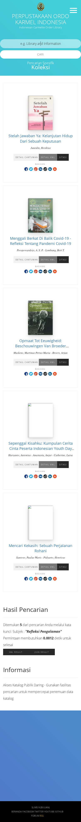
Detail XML (48, 157)
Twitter (39, 811)
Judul (8, 725)
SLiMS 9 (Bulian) (41, 807)
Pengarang (12, 737)
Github (59, 811)
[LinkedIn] (50, 169)
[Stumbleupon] (55, 169)
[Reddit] (45, 169)
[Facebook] (26, 169)
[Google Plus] (36, 169)
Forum (35, 815)
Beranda (16, 811)
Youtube (49, 811)
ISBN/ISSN (12, 762)
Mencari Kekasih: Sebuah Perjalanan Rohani (40, 548)
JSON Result (41, 652)
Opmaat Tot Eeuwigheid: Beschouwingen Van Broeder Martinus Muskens (40, 346)
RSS (42, 815)
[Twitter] (31, 169)
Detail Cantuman (27, 157)
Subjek (9, 749)
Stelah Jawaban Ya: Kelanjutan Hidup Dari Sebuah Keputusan (41, 138)
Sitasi (63, 157)
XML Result (15, 652)
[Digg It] (40, 169)
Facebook (28, 811)
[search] (40, 43)
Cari (40, 54)
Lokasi (9, 786)
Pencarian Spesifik (40, 63)
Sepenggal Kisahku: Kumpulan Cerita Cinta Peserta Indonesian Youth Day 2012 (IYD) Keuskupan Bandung (41, 448)
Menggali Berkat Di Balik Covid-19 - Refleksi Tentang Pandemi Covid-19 (40, 241)
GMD (8, 798)
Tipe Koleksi (13, 774)
